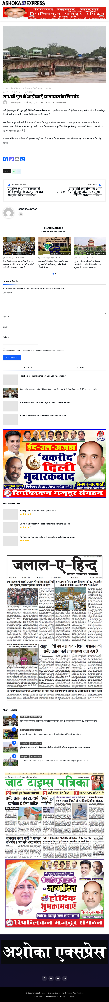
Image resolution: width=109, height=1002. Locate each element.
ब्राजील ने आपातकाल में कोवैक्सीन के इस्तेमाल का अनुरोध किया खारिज (25, 190)
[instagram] (64, 978)
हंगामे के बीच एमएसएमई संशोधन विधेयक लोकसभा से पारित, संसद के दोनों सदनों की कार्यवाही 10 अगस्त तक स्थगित (18, 264)
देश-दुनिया (14, 88)
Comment (7, 293)
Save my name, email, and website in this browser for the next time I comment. (33, 351)
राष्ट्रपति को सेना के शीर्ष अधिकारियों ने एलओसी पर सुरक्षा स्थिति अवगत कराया (79, 190)
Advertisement (52, 996)
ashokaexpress (15, 102)
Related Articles (53, 228)
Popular (28, 368)
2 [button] (55, 273)
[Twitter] (51, 978)
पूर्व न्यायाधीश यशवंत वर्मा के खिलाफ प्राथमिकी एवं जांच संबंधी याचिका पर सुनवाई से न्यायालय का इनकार (87, 264)
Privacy (63, 996)
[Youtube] (58, 978)
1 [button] (53, 274)
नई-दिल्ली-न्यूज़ (16, 92)
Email (5, 327)
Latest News (38, 996)
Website (6, 337)
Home (5, 88)
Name (6, 317)
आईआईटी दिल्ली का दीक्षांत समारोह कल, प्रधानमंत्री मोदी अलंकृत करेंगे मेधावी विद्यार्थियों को (53, 264)
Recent (80, 368)
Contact (72, 996)
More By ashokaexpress (53, 231)
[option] (19, 253)
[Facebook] (44, 978)
